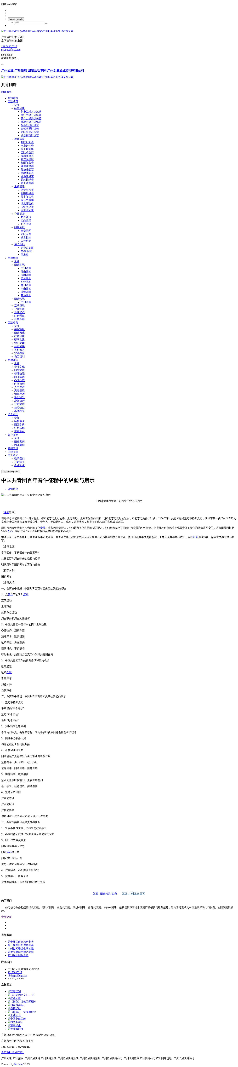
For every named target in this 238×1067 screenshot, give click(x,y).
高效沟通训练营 (30, 128)
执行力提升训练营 (31, 115)
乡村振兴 (19, 349)
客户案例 (13, 434)
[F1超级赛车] (15, 1005)
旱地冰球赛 (27, 173)
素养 (42, 527)
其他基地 (26, 295)
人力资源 (19, 387)
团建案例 (19, 441)
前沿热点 (19, 407)
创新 (195, 537)
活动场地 (19, 305)
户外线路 (19, 309)
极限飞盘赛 (27, 162)
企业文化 (19, 366)
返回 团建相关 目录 (105, 893)
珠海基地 (26, 292)
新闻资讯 (13, 448)
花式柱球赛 (27, 179)
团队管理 (26, 234)
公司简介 (19, 462)
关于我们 (13, 455)
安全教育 (19, 353)
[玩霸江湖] (14, 991)
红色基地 (19, 428)
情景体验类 (27, 203)
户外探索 (19, 213)
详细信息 (13, 489)
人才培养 (26, 241)
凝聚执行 (19, 400)
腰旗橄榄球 (27, 159)
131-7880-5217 (9, 46)
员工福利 (19, 356)
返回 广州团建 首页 (133, 893)
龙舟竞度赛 (27, 183)
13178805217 (15, 972)
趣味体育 (19, 139)
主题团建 (19, 186)
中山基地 (26, 288)
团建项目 (13, 101)
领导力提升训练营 (31, 118)
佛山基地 (26, 271)
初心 (10, 531)
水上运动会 (27, 145)
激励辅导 (19, 397)
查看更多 (6, 916)
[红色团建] (14, 998)
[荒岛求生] (14, 1025)
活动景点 (19, 312)
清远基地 (26, 278)
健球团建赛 (27, 166)
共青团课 (19, 346)
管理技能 (19, 373)
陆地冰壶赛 (27, 169)
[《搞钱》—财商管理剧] (22, 1011)
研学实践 (19, 339)
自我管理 (26, 230)
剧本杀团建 (27, 210)
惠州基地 (26, 285)
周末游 (24, 254)
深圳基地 (26, 275)
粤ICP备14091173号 (12, 1052)
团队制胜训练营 (30, 132)
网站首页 (13, 98)
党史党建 (19, 343)
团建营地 (19, 298)
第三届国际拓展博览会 (21, 945)
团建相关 (13, 322)
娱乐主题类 (27, 200)
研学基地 (19, 319)
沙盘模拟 (26, 237)
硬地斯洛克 (27, 176)
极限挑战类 (27, 193)
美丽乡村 (19, 431)
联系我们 (19, 458)
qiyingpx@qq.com (10, 49)
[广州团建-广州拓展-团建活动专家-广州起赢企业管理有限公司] (119, 31)
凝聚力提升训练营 (31, 121)
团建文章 (13, 451)
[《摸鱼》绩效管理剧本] (22, 1001)
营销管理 (19, 404)
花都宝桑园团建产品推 (21, 952)
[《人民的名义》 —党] (21, 994)
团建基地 (19, 264)
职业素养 (19, 377)
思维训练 (19, 390)
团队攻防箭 (27, 152)
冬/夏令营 (26, 251)
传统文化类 (27, 207)
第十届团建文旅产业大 (21, 941)
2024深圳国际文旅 (18, 955)
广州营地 (26, 302)
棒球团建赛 (27, 156)
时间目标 (19, 383)
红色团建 (19, 336)
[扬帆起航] (14, 1008)
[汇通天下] (14, 1015)
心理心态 (19, 380)
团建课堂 (13, 360)
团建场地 (13, 258)
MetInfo (18, 1064)
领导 (10, 594)
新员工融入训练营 (31, 111)
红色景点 (19, 315)
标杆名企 (19, 421)
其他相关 (19, 411)
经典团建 (19, 108)
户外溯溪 (26, 224)
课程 (6, 512)
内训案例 (19, 445)
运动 (25, 594)
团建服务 (6, 92)
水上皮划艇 (27, 149)
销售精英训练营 (30, 135)
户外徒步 (26, 217)
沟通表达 (19, 394)
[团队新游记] (15, 1022)
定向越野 (26, 220)
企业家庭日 (27, 247)
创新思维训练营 (30, 125)
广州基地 (26, 268)
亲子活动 (19, 244)
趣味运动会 (27, 142)
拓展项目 (19, 329)
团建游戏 (19, 332)
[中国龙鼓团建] (17, 1018)
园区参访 (19, 424)
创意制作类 (27, 190)
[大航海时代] (15, 1028)
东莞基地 (26, 281)
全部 (16, 104)
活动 (9, 852)
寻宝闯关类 (27, 196)
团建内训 (19, 227)
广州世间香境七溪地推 (21, 948)
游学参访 (13, 414)
